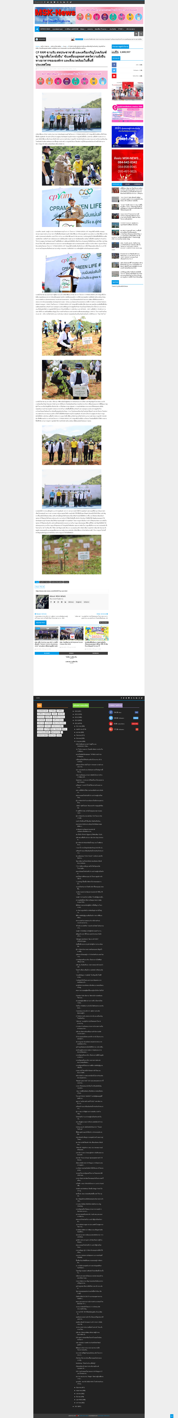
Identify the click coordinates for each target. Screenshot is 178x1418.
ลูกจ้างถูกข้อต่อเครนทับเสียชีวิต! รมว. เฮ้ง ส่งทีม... (89, 1047)
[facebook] (44, 2)
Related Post (40, 623)
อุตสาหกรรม (55, 732)
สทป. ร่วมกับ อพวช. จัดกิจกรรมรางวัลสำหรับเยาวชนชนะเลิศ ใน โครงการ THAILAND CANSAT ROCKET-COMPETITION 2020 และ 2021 (127, 246)
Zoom (64, 46)
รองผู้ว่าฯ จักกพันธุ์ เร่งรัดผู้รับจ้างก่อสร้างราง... (89, 931)
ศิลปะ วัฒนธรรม (56, 729)
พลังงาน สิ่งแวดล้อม (56, 46)
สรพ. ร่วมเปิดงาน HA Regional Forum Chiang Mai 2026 (71, 643)
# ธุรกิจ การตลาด (44, 582)
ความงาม (41, 717)
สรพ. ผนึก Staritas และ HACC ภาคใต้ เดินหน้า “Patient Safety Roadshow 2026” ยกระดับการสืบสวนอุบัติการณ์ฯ (46, 644)
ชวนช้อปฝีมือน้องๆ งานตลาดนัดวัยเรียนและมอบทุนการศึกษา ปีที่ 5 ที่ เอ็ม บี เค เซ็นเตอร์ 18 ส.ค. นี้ (96, 644)
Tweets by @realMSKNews (120, 286)
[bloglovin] (54, 2)
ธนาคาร (48, 720)
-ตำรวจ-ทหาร (130, 29)
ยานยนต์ (40, 726)
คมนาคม (61, 714)
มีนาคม (78, 1396)
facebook (96, 653)
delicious (71, 602)
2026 (76, 711)
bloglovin (78, 602)
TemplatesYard (84, 1416)
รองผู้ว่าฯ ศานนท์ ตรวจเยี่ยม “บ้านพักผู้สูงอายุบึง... (90, 897)
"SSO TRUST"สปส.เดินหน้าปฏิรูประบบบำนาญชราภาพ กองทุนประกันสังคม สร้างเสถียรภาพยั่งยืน (132, 199)
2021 (76, 1406)
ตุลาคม (78, 732)
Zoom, (74, 69)
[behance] (64, 2)
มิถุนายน (79, 1387)
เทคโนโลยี (41, 720)
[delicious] (70, 2)
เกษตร (54, 714)
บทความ (40, 723)
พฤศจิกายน (79, 729)
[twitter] (48, 2)
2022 (76, 723)
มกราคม (78, 1403)
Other (120, 29)
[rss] (61, 2)
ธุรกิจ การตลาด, (57, 69)
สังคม (82, 29)
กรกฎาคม (79, 741)
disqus (71, 653)
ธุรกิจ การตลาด (45, 46)
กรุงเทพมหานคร (57, 29)
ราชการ (47, 726)
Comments (138, 184)
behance (86, 602)
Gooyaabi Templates (103, 1416)
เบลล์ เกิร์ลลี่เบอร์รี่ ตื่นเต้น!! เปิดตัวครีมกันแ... (88, 821)
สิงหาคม (78, 738)
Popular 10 (117, 184)
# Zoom (66, 582)
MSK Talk (52, 735)
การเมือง (52, 710)
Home (37, 46)
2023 (76, 720)
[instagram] (67, 2)
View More (105, 622)
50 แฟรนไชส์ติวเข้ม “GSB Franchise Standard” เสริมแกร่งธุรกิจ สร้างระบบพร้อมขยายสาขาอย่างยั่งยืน (57, 39)
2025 (76, 714)
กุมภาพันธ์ (79, 1399)
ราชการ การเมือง (57, 726)
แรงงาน (90, 29)
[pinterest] (51, 2)
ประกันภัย (113, 29)
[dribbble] (57, 2)
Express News (45, 29)
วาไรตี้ (47, 729)
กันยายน (78, 735)
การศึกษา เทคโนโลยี (71, 29)
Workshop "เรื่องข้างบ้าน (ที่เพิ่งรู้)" (86, 1363)
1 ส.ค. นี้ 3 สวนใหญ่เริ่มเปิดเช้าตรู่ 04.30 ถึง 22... (89, 848)
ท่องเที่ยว (48, 717)
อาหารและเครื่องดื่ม (44, 732)
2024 (76, 717)
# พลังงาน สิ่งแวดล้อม (56, 582)
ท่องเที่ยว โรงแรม (100, 29)
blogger (47, 653)
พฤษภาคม (79, 1390)
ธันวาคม (79, 726)
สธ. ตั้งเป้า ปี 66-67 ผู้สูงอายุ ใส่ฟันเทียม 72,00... (89, 834)
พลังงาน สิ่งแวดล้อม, (67, 69)
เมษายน (78, 1393)
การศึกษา (60, 710)
